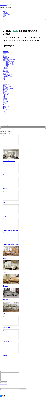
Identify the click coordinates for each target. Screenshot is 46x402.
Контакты (4, 17)
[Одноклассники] (2, 396)
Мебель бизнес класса (9, 65)
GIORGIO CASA (6, 106)
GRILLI (4, 107)
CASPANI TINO (6, 101)
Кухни (4, 79)
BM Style (4, 96)
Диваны (6, 66)
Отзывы (4, 15)
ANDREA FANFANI (7, 86)
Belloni (4, 95)
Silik (3, 120)
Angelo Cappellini (6, 87)
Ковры (4, 78)
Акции (4, 16)
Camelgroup (5, 98)
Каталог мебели (6, 13)
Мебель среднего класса (9, 64)
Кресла (4, 69)
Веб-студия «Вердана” (11, 393)
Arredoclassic (5, 90)
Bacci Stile (5, 91)
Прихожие (5, 56)
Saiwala (4, 115)
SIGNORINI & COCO (7, 119)
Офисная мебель (6, 60)
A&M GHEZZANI (6, 84)
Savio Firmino (5, 118)
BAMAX (4, 92)
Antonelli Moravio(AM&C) (8, 88)
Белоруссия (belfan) (6, 125)
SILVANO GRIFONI (6, 121)
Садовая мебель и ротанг (7, 76)
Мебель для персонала (9, 63)
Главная (4, 11)
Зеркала (4, 73)
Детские (4, 55)
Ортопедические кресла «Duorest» (9, 59)
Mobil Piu (4, 111)
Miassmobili (5, 109)
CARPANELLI (5, 99)
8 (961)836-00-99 (3, 384)
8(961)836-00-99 (3, 5)
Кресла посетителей (9, 62)
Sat (3, 117)
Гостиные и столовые (7, 54)
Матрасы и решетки (6, 75)
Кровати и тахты (6, 68)
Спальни (4, 53)
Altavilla (4, 85)
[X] (4, 396)
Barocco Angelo (5, 94)
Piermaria (4, 112)
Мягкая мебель (5, 51)
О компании (5, 12)
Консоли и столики (6, 72)
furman (4, 105)
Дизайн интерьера (6, 14)
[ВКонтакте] (1, 396)
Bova (4, 97)
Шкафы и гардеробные (7, 74)
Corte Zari (4, 102)
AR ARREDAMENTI (7, 89)
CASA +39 (5, 100)
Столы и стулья (6, 57)
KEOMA (4, 108)
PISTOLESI (5, 113)
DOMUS (4, 104)
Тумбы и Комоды (6, 70)
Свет (4, 77)
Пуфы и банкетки (6, 71)
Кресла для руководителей (10, 61)
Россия (4, 110)
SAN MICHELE (6, 116)
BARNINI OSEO (6, 93)
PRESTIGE (5, 114)
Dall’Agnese (5, 103)
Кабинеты (5, 67)
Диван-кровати (6, 52)
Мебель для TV (6, 58)
